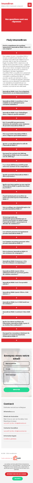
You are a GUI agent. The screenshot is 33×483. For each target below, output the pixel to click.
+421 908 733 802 (9, 423)
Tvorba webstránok (6, 458)
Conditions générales (10, 439)
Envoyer (16, 389)
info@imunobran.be (20, 431)
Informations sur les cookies (16, 474)
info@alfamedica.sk (20, 423)
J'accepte (17, 479)
